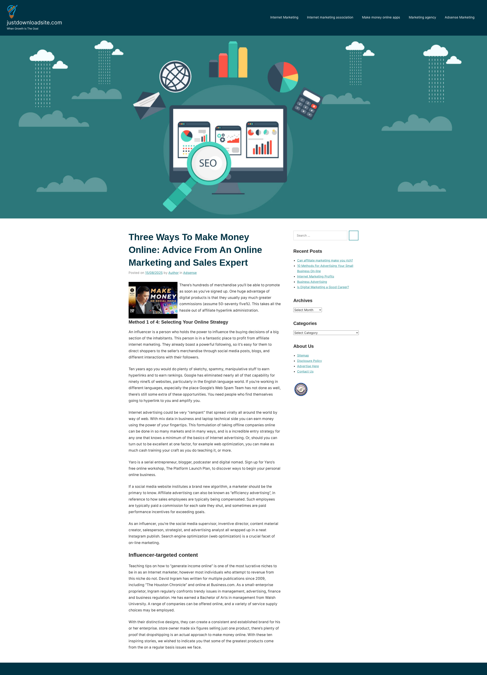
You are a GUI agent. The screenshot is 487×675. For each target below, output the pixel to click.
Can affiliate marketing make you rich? (325, 260)
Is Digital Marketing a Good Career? (323, 287)
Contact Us (305, 371)
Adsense (190, 273)
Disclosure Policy (309, 361)
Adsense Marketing (459, 17)
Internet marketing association (330, 17)
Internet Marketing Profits (315, 276)
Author (173, 273)
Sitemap (303, 355)
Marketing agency (422, 17)
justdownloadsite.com (34, 22)
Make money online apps (381, 17)
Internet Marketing (284, 17)
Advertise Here (308, 366)
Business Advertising (312, 282)
